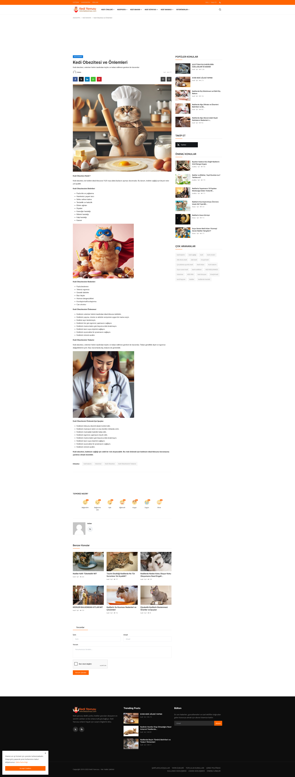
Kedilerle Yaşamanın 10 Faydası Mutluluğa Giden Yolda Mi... (204, 189)
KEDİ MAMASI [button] (166, 9)
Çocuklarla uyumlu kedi (185, 265)
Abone (218, 723)
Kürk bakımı (212, 265)
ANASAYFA (76, 18)
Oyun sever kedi (182, 269)
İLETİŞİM (76, 2)
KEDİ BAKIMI (87, 18)
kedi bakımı (87, 464)
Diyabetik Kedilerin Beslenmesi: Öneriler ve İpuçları (154, 608)
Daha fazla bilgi (22, 762)
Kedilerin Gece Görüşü (201, 215)
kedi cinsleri (211, 255)
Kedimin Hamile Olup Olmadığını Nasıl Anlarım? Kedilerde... (155, 728)
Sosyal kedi (205, 260)
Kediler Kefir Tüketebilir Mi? (85, 573)
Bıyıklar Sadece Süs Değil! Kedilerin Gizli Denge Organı (206, 163)
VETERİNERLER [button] (182, 9)
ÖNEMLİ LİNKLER (213, 771)
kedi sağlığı (192, 255)
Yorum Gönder (80, 672)
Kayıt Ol (213, 2)
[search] (220, 9)
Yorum (75, 644)
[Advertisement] (147, 38)
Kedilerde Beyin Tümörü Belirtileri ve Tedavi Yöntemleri (155, 741)
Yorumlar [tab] (80, 627)
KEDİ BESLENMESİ (212, 269)
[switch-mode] (220, 2)
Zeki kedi (194, 260)
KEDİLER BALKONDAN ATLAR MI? (88, 607)
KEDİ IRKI (190, 274)
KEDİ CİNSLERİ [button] (107, 9)
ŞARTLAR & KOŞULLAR (161, 768)
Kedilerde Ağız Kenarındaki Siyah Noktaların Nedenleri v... (205, 119)
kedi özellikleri (197, 269)
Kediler (191, 279)
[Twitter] (75, 729)
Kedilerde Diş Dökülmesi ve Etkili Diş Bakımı (206, 92)
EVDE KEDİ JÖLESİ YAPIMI (202, 78)
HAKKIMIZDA (85, 2)
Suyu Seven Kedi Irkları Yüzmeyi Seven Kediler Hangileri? (204, 229)
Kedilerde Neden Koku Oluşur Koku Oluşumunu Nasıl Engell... (155, 574)
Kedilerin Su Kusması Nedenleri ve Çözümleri (121, 608)
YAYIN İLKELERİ (178, 768)
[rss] (81, 729)
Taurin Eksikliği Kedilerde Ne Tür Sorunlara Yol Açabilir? (121, 574)
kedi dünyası (202, 274)
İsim (74, 635)
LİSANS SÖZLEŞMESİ (197, 771)
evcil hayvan (181, 279)
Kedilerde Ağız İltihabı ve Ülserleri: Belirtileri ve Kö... (205, 106)
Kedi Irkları (200, 265)
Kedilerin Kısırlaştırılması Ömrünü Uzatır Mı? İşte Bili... (205, 203)
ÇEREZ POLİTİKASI (213, 768)
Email (126, 635)
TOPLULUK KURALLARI (195, 768)
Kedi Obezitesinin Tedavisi (127, 464)
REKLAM (95, 2)
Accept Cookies (25, 768)
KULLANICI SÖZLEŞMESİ (176, 771)
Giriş (206, 2)
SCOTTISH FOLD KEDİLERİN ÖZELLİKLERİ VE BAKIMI (203, 65)
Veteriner (98, 464)
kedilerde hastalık (204, 279)
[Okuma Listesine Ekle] (169, 79)
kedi (74, 577)
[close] (45, 753)
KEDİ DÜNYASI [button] (150, 9)
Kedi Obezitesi (110, 464)
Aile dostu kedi (182, 260)
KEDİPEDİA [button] (121, 9)
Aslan (89, 523)
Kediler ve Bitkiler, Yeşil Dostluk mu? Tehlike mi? (206, 176)
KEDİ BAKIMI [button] (135, 9)
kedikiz (194, 167)
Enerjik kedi (214, 274)
